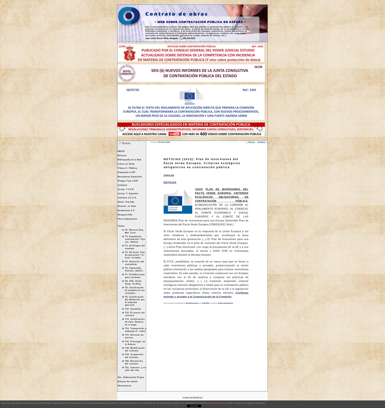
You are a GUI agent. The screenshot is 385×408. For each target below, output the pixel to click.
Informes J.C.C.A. (127, 198)
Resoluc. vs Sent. (127, 206)
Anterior (250, 142)
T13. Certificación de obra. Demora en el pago (135, 322)
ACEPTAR (194, 406)
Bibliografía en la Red (129, 160)
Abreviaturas (124, 386)
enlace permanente (225, 303)
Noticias (122, 155)
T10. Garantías (133, 309)
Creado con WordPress (193, 397)
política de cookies (216, 403)
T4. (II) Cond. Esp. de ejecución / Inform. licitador (135, 255)
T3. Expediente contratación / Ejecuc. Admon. (135, 239)
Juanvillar (205, 303)
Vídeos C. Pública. (128, 168)
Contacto (122, 185)
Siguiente (262, 142)
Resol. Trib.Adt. (126, 202)
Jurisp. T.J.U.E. (126, 189)
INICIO (121, 151)
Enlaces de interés (128, 381)
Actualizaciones (192, 303)
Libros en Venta (126, 164)
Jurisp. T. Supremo (128, 193)
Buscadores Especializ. (130, 177)
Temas (121, 226)
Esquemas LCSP (126, 172)
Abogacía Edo (125, 215)
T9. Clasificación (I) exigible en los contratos (135, 290)
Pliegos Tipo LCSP (128, 181)
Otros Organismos (127, 219)
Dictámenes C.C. (126, 210)
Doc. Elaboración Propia (131, 377)
